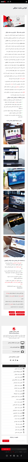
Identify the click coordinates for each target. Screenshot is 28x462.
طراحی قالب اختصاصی (17, 263)
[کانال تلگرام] (8, 1)
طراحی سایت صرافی (18, 407)
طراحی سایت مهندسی (18, 421)
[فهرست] (26, 1)
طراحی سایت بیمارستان (18, 382)
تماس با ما (11, 304)
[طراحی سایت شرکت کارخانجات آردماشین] (14, 246)
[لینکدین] (17, 455)
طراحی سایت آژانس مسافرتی (17, 396)
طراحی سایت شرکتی (18, 369)
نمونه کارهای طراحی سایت (15, 347)
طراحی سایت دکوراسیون (17, 413)
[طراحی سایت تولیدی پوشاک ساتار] (14, 224)
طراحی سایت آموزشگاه (18, 394)
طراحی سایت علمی (18, 432)
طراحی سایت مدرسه (18, 418)
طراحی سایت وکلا (19, 424)
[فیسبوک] (21, 455)
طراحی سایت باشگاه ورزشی (17, 380)
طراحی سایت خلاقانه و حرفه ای (14, 343)
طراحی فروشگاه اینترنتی (18, 371)
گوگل (24, 92)
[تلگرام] (10, 455)
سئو (16, 280)
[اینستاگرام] (10, 1)
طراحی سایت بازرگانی (18, 385)
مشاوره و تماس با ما (16, 351)
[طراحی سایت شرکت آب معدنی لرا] (14, 178)
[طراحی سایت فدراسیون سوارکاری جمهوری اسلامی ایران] (14, 156)
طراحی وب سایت (19, 399)
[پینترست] (14, 455)
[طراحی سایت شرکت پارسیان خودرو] (14, 201)
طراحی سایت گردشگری (18, 416)
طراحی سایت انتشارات (18, 388)
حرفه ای (17, 87)
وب (15, 102)
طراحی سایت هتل (18, 429)
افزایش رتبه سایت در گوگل (15, 282)
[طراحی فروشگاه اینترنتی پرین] (14, 133)
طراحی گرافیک (18, 267)
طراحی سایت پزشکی (18, 374)
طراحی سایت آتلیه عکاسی (17, 405)
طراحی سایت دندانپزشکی (17, 410)
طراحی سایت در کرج (18, 402)
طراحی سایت (22, 78)
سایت (12, 84)
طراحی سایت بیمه (18, 427)
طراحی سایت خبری (18, 377)
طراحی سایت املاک (18, 391)
